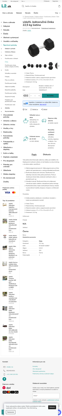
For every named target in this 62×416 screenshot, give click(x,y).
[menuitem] (7, 13)
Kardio (7, 70)
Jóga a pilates (9, 55)
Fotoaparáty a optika (8, 142)
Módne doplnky (9, 174)
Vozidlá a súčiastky (10, 41)
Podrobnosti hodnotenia (48, 28)
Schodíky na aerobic (10, 73)
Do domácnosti (9, 178)
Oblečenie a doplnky (7, 148)
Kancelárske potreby (8, 137)
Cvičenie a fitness (10, 52)
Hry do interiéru (9, 111)
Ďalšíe (5, 34)
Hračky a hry (8, 128)
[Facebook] (4, 379)
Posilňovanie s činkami (11, 58)
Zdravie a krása (9, 124)
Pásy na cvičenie (9, 80)
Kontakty (5, 1)
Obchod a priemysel (11, 37)
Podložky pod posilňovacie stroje (10, 100)
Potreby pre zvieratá (7, 165)
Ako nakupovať (14, 1)
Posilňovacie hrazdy (10, 83)
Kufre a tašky (8, 153)
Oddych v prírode (10, 49)
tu (36, 408)
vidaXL (29, 30)
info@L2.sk (10, 367)
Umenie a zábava (9, 121)
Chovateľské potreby (8, 116)
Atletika (7, 108)
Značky (6, 182)
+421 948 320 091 (12, 374)
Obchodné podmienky (39, 371)
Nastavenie (10, 412)
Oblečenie (7, 170)
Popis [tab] (34, 154)
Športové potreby (10, 45)
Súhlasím (52, 407)
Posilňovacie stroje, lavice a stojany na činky (12, 66)
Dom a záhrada (9, 22)
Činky (6, 62)
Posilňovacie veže (10, 105)
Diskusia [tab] (47, 154)
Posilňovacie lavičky (10, 93)
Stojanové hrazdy (10, 96)
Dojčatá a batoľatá (10, 157)
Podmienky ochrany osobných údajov (43, 374)
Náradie (6, 30)
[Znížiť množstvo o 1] (31, 96)
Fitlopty (7, 77)
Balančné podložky (10, 90)
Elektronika (7, 132)
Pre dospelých (8, 161)
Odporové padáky (10, 86)
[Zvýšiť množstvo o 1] (39, 96)
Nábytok (6, 26)
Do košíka (50, 96)
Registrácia (55, 1)
